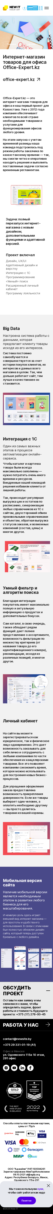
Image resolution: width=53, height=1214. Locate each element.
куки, (40, 1188)
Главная (11, 44)
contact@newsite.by (17, 1039)
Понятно (26, 1200)
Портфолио (29, 44)
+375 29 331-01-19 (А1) (19, 1044)
